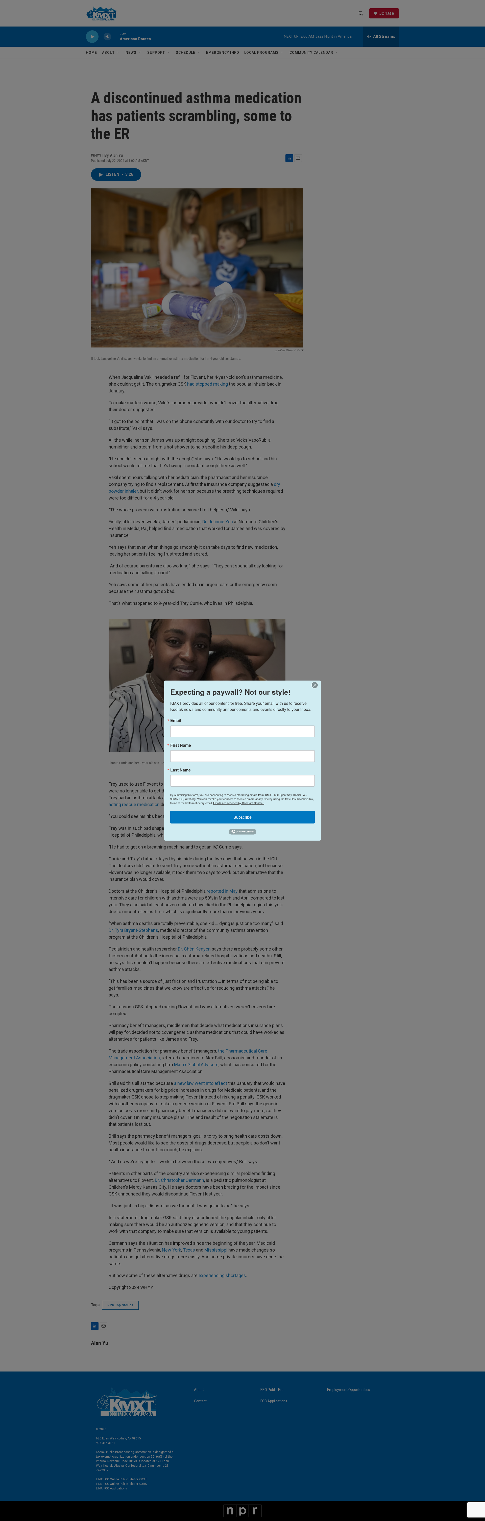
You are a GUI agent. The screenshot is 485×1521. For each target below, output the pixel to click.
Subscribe (242, 817)
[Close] (316, 685)
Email (175, 720)
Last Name (180, 770)
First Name (180, 745)
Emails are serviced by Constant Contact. (238, 803)
